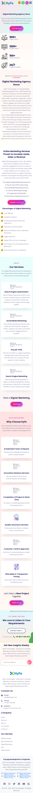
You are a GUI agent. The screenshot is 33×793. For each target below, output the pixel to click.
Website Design (6, 738)
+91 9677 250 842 (22, 637)
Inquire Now (16, 603)
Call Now (16, 404)
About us (4, 720)
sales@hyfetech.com (10, 697)
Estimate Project (16, 631)
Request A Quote (16, 202)
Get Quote (16, 28)
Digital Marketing (6, 744)
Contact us (4, 729)
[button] (30, 3)
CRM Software (5, 750)
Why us (3, 723)
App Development (6, 741)
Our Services (5, 726)
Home (3, 717)
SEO (2, 747)
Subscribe (29, 662)
